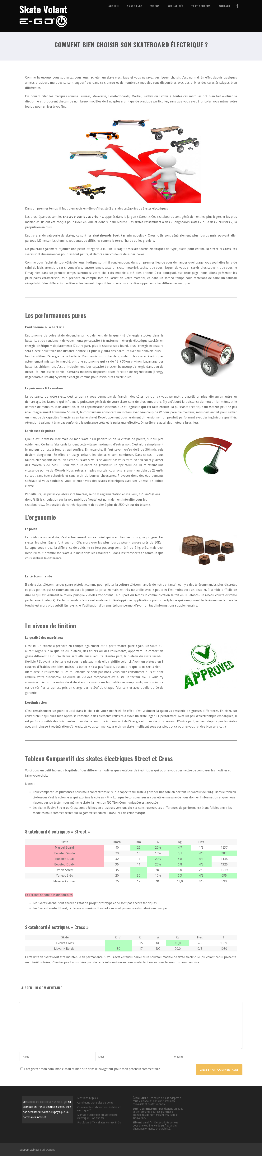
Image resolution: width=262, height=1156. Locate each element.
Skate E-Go (135, 6)
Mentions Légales (87, 1098)
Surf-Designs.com (145, 1108)
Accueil (113, 6)
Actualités (175, 6)
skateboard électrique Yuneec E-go (46, 1101)
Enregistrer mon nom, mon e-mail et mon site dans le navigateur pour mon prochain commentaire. (92, 1069)
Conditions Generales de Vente (95, 1102)
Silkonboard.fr (142, 1122)
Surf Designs (47, 1149)
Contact (224, 6)
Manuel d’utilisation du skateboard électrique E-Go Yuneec (97, 1116)
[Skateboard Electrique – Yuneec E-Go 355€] (43, 30)
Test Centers (201, 6)
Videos (155, 6)
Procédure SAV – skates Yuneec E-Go (99, 1122)
